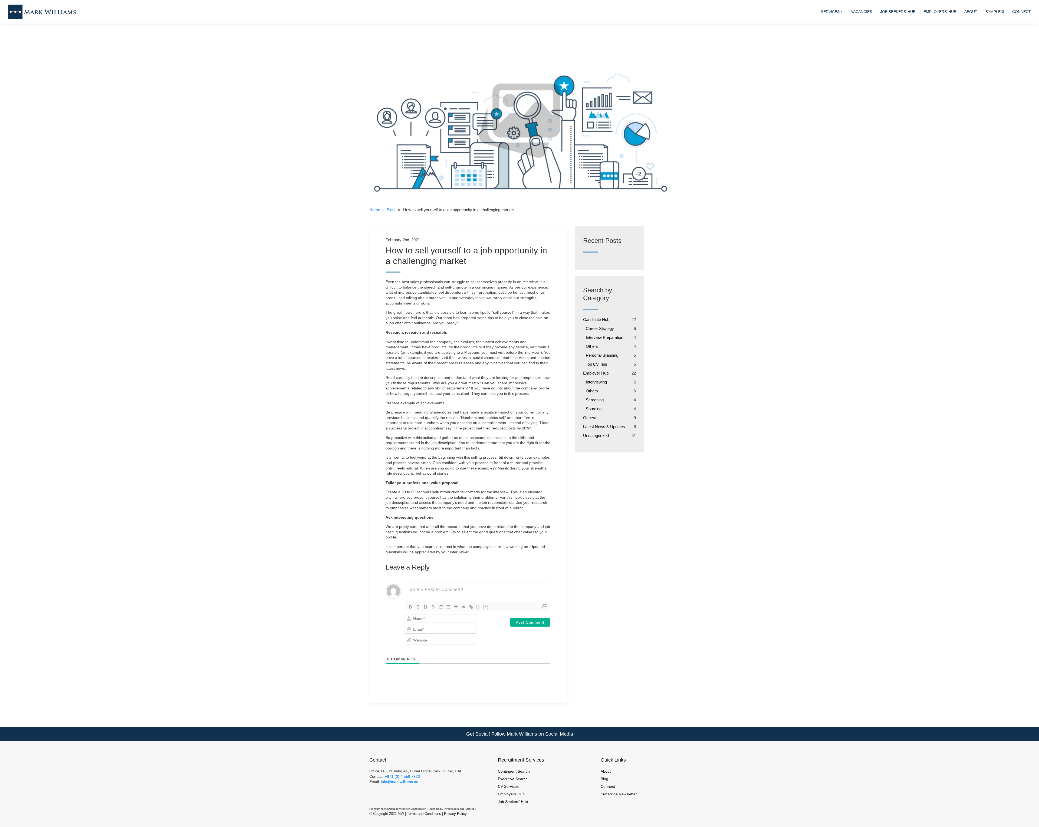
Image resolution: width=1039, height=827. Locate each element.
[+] (486, 606)
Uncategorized (596, 435)
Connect (1021, 11)
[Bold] (410, 607)
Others (592, 346)
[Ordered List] (441, 607)
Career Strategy (600, 328)
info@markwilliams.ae (399, 781)
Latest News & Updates (604, 426)
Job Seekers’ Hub (897, 11)
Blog (390, 209)
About (970, 11)
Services (830, 11)
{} (478, 606)
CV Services (508, 786)
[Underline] (425, 607)
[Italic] (418, 607)
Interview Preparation (604, 337)
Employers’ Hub (939, 11)
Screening (595, 400)
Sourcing (593, 408)
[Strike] (433, 607)
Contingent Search (514, 771)
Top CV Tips (596, 364)
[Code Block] (463, 607)
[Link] (471, 607)
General (590, 417)
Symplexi (994, 11)
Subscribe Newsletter (619, 794)
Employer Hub (596, 373)
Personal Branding (602, 355)
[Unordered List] (448, 607)
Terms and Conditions (424, 814)
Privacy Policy (455, 814)
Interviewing (596, 382)
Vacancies (861, 11)
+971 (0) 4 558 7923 (402, 776)
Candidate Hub (596, 319)
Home (374, 209)
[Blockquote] (456, 607)
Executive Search (513, 779)
